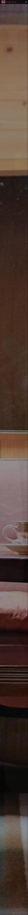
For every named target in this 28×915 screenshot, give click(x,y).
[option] (14, 457)
